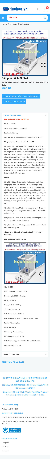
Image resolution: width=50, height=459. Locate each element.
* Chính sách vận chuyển (12, 96)
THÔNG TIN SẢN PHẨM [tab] (12, 115)
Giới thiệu (5, 447)
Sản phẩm (5, 451)
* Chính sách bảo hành (31, 96)
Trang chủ (5, 443)
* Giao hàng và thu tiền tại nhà (14, 101)
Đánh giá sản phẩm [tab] (12, 354)
